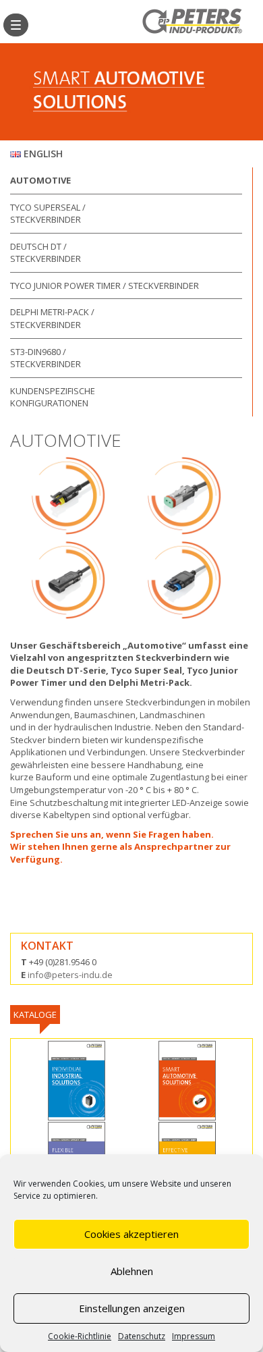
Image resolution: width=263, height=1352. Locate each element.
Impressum (193, 1336)
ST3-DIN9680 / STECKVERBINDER (45, 358)
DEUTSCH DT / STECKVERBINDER (45, 252)
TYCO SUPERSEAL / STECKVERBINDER (48, 213)
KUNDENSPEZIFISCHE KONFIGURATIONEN (52, 397)
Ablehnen (132, 1271)
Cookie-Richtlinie (79, 1336)
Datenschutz (141, 1336)
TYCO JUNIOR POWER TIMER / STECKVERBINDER (104, 285)
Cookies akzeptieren (131, 1234)
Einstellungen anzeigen (132, 1308)
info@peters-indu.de (70, 975)
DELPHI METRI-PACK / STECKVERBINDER (52, 318)
